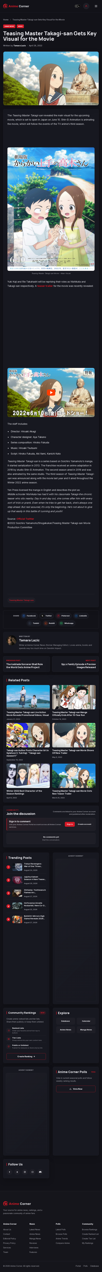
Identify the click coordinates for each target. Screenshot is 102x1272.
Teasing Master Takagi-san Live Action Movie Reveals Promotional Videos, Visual (28, 713)
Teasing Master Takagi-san (21, 600)
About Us (7, 1216)
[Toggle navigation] (96, 6)
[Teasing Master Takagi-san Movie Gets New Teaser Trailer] (73, 776)
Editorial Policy (9, 1225)
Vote (93, 1072)
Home (5, 20)
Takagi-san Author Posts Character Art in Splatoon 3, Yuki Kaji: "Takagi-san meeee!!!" (28, 753)
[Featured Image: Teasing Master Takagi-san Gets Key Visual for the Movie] (51, 78)
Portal (78, 1252)
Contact (6, 1220)
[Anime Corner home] (16, 6)
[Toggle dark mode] (77, 6)
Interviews (33, 1234)
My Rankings (87, 1230)
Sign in (70, 824)
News (20, 26)
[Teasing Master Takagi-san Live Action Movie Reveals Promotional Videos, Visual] (28, 697)
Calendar (86, 1021)
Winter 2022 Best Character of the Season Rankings (24, 792)
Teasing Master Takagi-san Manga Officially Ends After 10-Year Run (69, 713)
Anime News (9, 26)
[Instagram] (25, 1159)
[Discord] (40, 1159)
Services (7, 1234)
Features (33, 1239)
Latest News (34, 1216)
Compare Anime (63, 1230)
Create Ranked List (90, 1220)
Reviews (33, 1230)
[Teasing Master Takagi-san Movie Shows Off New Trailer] (73, 735)
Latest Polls (61, 1216)
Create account (84, 824)
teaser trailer (45, 286)
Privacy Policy (9, 1230)
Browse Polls (61, 1220)
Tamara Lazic (19, 45)
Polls (86, 1252)
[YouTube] (32, 1159)
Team (5, 1239)
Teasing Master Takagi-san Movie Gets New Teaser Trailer (72, 792)
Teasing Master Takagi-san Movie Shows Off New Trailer (73, 751)
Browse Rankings (89, 1216)
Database (65, 1021)
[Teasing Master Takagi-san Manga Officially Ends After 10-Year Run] (73, 697)
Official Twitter (25, 518)
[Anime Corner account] (86, 6)
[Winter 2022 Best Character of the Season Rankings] (28, 776)
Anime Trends (62, 1225)
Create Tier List (88, 1225)
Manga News (86, 1030)
